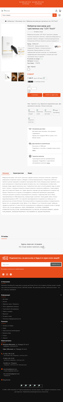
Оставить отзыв (38, 31)
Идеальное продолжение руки (49, 103)
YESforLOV (35, 44)
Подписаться (56, 264)
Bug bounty (6, 380)
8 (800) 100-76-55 (26, 2)
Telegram (14, 363)
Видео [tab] (30, 173)
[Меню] (2, 11)
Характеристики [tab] (18, 173)
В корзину (35, 95)
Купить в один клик (51, 95)
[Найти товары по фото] (59, 15)
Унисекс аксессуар (46, 106)
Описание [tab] (5, 173)
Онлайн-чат (6, 363)
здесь (34, 150)
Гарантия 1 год (35, 103)
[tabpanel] (31, 195)
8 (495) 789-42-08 (38, 2)
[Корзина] (60, 11)
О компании (5, 282)
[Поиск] (54, 15)
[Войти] (56, 11)
